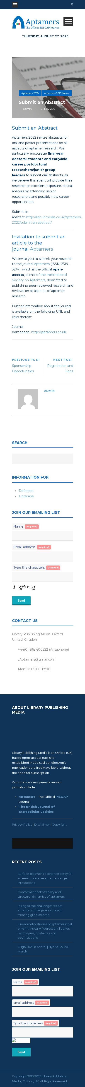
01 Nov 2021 (48, 108)
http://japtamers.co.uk (48, 332)
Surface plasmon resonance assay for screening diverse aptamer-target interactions (45, 878)
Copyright (59, 824)
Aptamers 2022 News (56, 93)
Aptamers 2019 (30, 93)
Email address (31, 547)
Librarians (26, 496)
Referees (26, 491)
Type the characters (35, 568)
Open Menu (15, 5)
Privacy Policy (22, 824)
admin (27, 108)
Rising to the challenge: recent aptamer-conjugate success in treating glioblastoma (40, 910)
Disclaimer (42, 824)
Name (25, 526)
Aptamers (41, 249)
